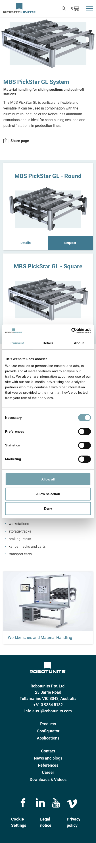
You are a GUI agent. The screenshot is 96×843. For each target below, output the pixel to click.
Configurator (48, 731)
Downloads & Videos (48, 779)
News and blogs (48, 758)
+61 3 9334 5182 (48, 704)
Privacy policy (73, 822)
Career (48, 772)
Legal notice (45, 822)
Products (48, 723)
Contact (48, 751)
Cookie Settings (18, 822)
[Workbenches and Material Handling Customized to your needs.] (48, 601)
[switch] (84, 431)
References (48, 765)
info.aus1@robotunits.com (48, 711)
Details (26, 243)
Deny (48, 508)
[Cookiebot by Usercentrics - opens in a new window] (71, 331)
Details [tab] (48, 343)
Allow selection (48, 494)
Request (70, 243)
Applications (48, 738)
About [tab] (79, 343)
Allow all (48, 479)
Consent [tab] (17, 343)
